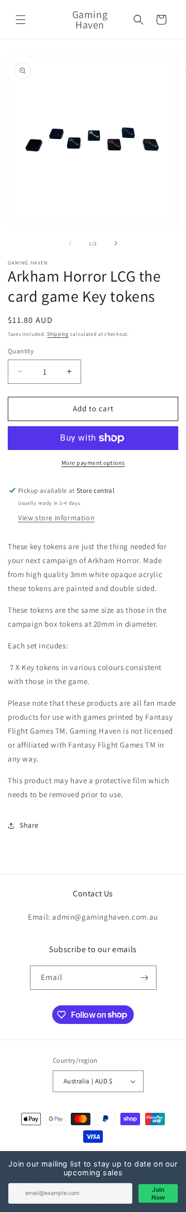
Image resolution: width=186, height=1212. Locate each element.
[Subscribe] (144, 978)
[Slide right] (115, 243)
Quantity (21, 351)
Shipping (58, 334)
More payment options (93, 463)
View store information (56, 517)
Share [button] (29, 825)
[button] (20, 19)
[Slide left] (70, 243)
